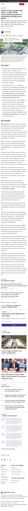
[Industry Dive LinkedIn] (2, 459)
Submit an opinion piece (16, 471)
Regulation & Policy (12, 307)
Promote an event (15, 474)
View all (3, 448)
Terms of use (11, 504)
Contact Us (3, 471)
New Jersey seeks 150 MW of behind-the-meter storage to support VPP (15, 401)
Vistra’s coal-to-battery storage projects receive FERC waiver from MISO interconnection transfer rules (12, 294)
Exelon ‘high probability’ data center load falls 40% (11, 352)
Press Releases (4, 479)
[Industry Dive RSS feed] (10, 459)
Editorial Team (4, 469)
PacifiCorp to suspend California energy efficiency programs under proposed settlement (15, 407)
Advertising (13, 467)
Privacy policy (4, 504)
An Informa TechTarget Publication (14, 1)
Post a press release (10, 448)
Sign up (21, 4)
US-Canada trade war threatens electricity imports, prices (14, 390)
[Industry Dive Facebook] (4, 459)
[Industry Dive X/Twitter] (7, 459)
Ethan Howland (7, 31)
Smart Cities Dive (15, 480)
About (2, 467)
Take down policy (19, 504)
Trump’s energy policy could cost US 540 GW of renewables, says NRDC (15, 395)
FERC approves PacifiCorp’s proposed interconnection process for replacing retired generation (14, 285)
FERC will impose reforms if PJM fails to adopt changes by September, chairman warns (13, 376)
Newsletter (3, 474)
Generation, (10, 305)
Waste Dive (14, 482)
